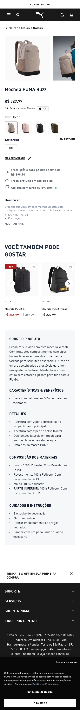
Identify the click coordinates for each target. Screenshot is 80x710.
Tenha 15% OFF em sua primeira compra (31, 575)
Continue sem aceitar (66, 662)
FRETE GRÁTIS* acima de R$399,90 (40, 4)
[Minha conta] (62, 15)
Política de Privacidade (46, 684)
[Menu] (8, 15)
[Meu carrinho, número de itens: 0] (71, 15)
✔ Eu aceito (40, 702)
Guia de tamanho (15, 158)
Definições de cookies (40, 691)
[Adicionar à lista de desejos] (34, 267)
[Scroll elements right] (69, 283)
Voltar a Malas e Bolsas (26, 28)
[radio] (11, 128)
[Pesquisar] (18, 15)
